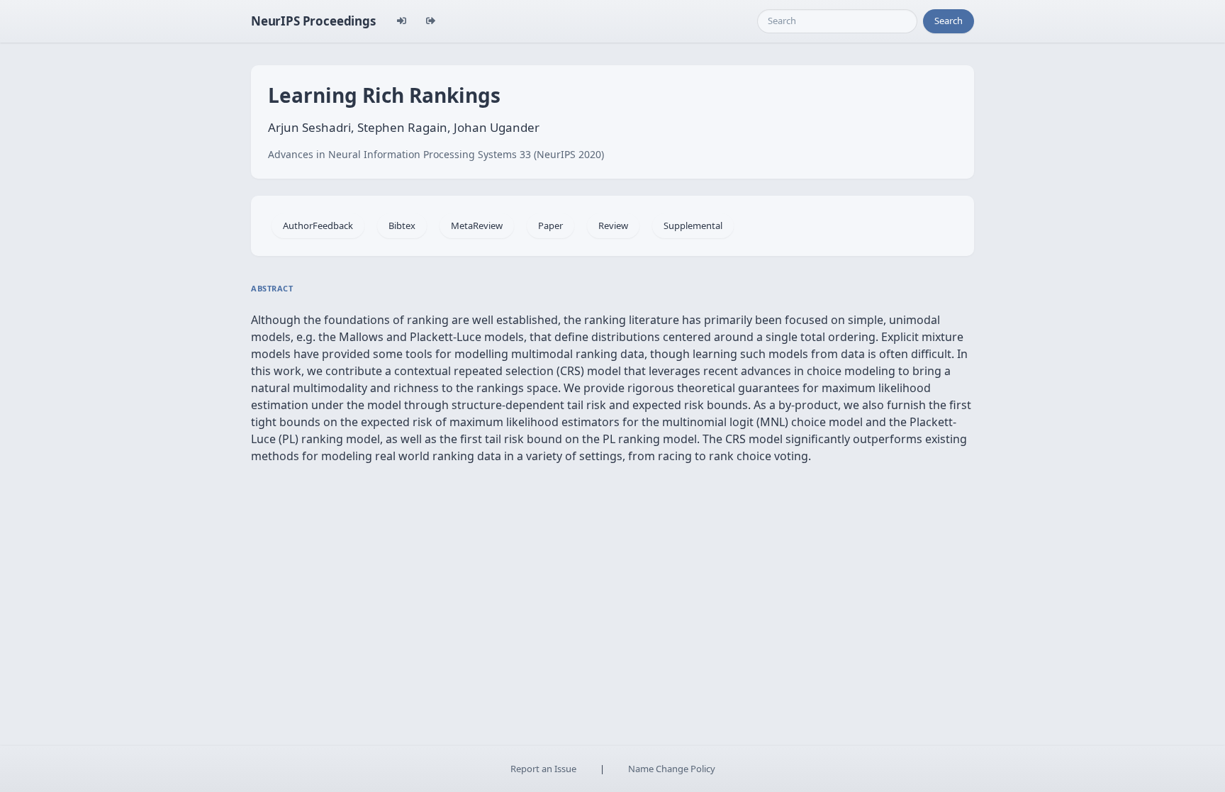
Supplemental (693, 225)
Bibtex (401, 225)
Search (948, 20)
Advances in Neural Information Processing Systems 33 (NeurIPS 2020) (436, 154)
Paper (550, 225)
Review (613, 225)
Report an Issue (543, 768)
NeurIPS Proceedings (313, 21)
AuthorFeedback (318, 225)
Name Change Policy (671, 768)
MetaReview (477, 225)
